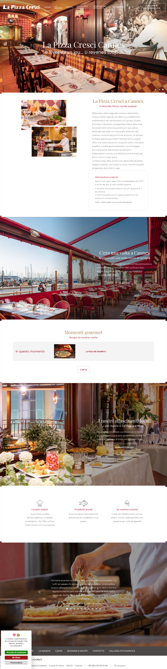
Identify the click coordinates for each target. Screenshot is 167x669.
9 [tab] (96, 608)
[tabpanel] (83, 592)
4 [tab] (78, 608)
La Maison (124, 283)
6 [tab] (85, 608)
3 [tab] (163, 90)
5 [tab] (81, 608)
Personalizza (16, 663)
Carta (83, 369)
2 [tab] (159, 90)
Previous (40, 592)
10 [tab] (100, 608)
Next (127, 592)
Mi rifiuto (16, 658)
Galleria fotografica (151, 7)
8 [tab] (92, 608)
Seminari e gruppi (124, 447)
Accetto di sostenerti (16, 652)
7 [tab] (89, 608)
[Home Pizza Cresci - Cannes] (21, 7)
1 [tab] (156, 90)
